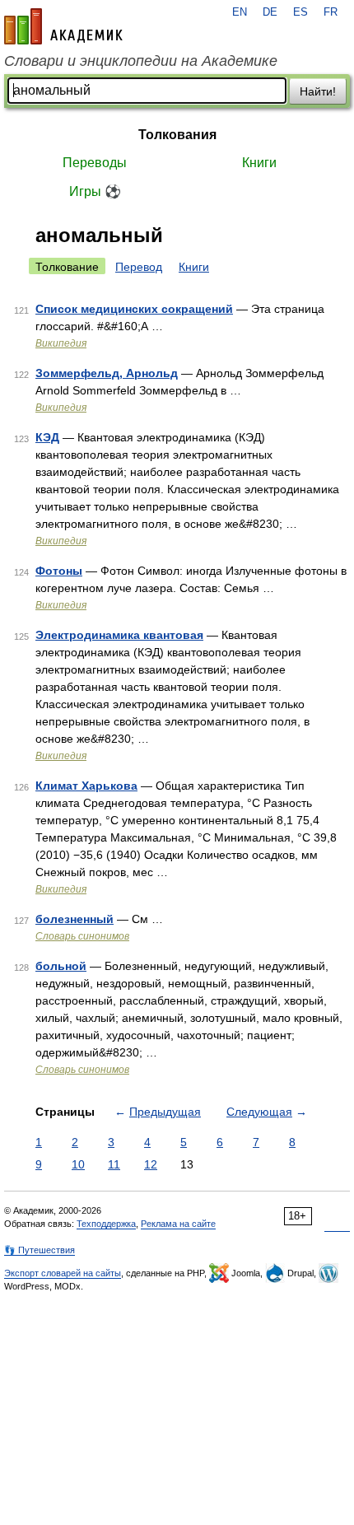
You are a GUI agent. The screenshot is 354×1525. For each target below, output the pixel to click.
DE (270, 12)
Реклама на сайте (178, 1224)
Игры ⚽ (95, 191)
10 (78, 1164)
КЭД (47, 437)
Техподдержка (106, 1224)
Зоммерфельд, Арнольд (106, 373)
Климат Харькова (86, 785)
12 (150, 1164)
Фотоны (58, 570)
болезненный (74, 919)
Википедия (60, 343)
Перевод (138, 266)
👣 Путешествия (39, 1250)
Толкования (177, 135)
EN (239, 12)
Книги (259, 163)
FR (331, 12)
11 (114, 1164)
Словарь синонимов (82, 936)
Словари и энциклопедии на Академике (140, 61)
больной (60, 965)
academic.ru (63, 26)
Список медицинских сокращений (134, 308)
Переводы (95, 163)
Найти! (318, 91)
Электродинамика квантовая (119, 634)
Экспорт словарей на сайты (62, 1273)
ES (300, 12)
